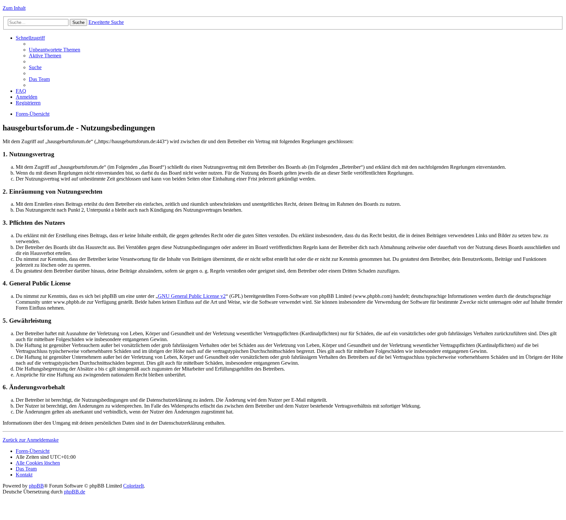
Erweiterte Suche (106, 22)
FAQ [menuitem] (21, 91)
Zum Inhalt (14, 8)
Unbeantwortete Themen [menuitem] (54, 49)
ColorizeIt (133, 486)
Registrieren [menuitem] (28, 103)
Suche (78, 22)
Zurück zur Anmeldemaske (31, 440)
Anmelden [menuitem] (26, 97)
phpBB (36, 486)
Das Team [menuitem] (39, 79)
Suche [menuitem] (35, 67)
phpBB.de (74, 491)
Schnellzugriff (30, 38)
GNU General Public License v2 (192, 296)
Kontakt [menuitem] (24, 474)
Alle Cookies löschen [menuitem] (38, 463)
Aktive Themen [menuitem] (45, 55)
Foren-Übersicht (32, 114)
